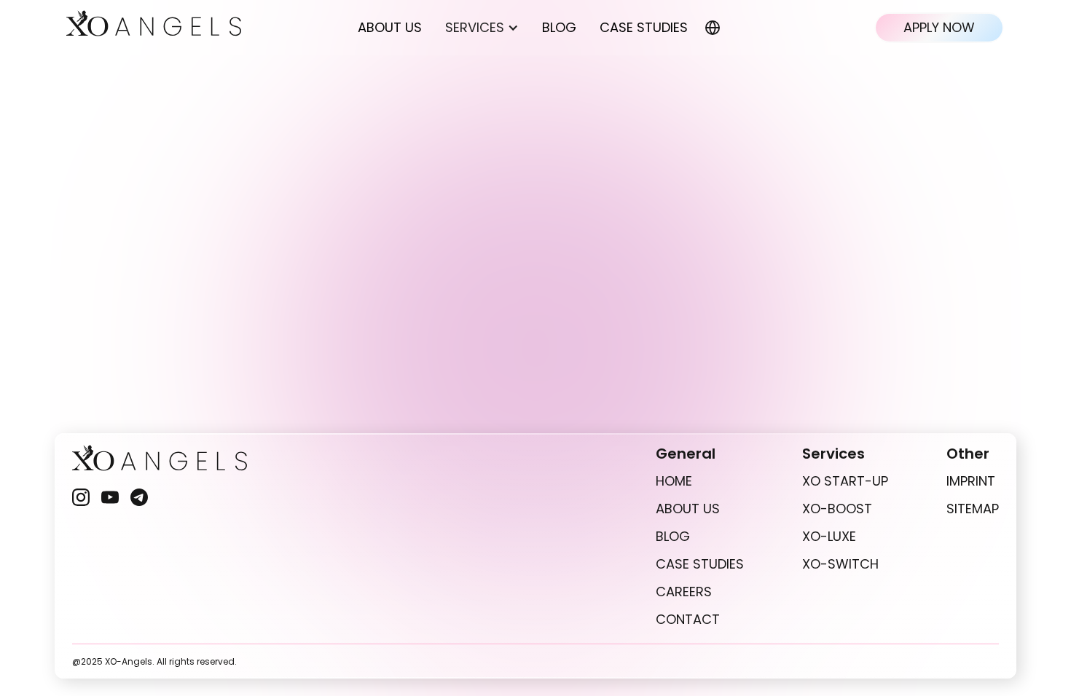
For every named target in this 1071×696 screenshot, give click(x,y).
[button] (482, 27)
